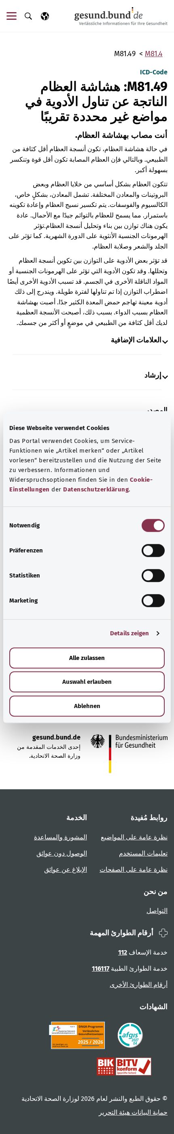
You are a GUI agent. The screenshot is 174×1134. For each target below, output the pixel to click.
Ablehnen (87, 706)
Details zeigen (129, 633)
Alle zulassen (87, 658)
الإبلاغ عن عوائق (65, 869)
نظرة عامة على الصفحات (134, 869)
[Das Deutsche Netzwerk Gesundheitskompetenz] (78, 1035)
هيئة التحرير (114, 1112)
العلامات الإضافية (136, 340)
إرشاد (152, 375)
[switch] (153, 550)
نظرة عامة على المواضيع (134, 837)
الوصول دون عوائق (61, 853)
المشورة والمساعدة (60, 837)
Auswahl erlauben (87, 681)
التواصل (157, 911)
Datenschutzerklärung (96, 489)
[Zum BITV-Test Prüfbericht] (124, 1066)
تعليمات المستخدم (143, 853)
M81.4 (154, 53)
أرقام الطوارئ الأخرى (139, 985)
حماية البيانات (149, 1112)
